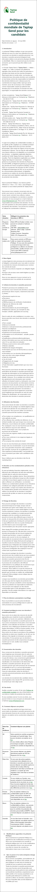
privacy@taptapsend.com (9, 201)
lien (12, 740)
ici (26, 97)
